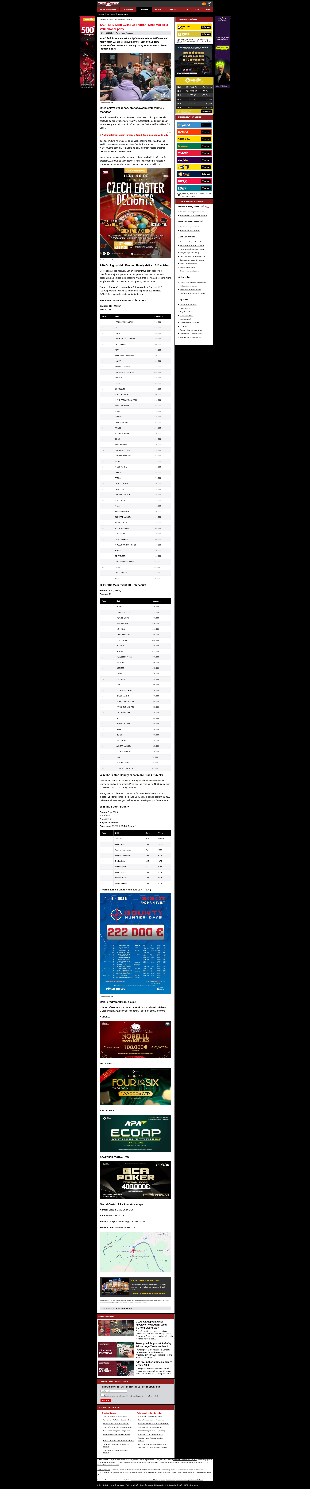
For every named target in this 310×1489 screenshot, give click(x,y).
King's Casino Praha (186, 315)
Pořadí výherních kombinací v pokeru (192, 245)
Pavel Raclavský (127, 33)
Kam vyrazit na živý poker (188, 305)
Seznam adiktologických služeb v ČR (143, 1480)
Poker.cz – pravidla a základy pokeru (150, 1416)
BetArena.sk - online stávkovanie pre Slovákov (118, 1440)
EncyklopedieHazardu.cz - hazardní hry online (153, 1423)
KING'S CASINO (111, 14)
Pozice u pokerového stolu (188, 264)
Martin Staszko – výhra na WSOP (191, 334)
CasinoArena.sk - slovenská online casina (152, 1444)
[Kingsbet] (222, 88)
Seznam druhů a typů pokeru (189, 271)
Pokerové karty (185, 308)
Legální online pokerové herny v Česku (193, 282)
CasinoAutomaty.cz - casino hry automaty (151, 1431)
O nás (99, 1485)
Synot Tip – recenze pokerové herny (192, 212)
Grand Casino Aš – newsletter (189, 323)
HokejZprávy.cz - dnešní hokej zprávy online (117, 1427)
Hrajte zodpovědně (104, 1300)
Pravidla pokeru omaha (187, 267)
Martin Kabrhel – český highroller (191, 337)
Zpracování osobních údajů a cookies (152, 1485)
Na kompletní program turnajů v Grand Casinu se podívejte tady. (135, 135)
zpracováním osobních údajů (122, 1396)
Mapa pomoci (160, 1480)
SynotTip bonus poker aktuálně (190, 227)
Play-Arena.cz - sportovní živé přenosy (150, 1434)
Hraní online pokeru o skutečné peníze (192, 293)
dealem (129, 793)
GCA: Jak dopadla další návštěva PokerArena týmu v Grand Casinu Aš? (151, 1324)
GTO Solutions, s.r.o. (191, 1485)
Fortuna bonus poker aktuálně (190, 230)
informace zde (140, 1472)
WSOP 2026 (184, 326)
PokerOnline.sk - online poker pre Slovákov (152, 1448)
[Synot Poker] (87, 88)
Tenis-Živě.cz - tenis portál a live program (116, 1431)
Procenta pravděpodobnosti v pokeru (192, 249)
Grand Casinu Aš (110, 1011)
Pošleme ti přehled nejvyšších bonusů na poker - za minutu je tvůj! (131, 1387)
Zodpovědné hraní (186, 1462)
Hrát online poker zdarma (188, 286)
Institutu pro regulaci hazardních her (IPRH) (145, 1462)
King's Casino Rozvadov (188, 312)
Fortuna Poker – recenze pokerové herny (193, 215)
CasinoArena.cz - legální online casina (151, 1420)
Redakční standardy (117, 1485)
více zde (145, 1302)
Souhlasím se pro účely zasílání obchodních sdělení (131, 1396)
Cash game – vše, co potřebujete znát (192, 256)
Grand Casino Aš (123, 14)
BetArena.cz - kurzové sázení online (115, 1416)
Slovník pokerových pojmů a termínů (192, 260)
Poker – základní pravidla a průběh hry (192, 242)
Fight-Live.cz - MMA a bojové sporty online (117, 1420)
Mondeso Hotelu (153, 164)
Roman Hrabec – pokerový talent (191, 330)
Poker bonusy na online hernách (190, 289)
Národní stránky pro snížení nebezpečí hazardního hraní (184, 1480)
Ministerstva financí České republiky (185, 1460)
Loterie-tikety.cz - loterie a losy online (150, 1427)
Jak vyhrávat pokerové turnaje (190, 253)
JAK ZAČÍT (101, 14)
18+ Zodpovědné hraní (174, 1485)
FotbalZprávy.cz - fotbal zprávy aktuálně (116, 1423)
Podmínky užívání (132, 1485)
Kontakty (105, 1485)
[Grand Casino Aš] (193, 75)
